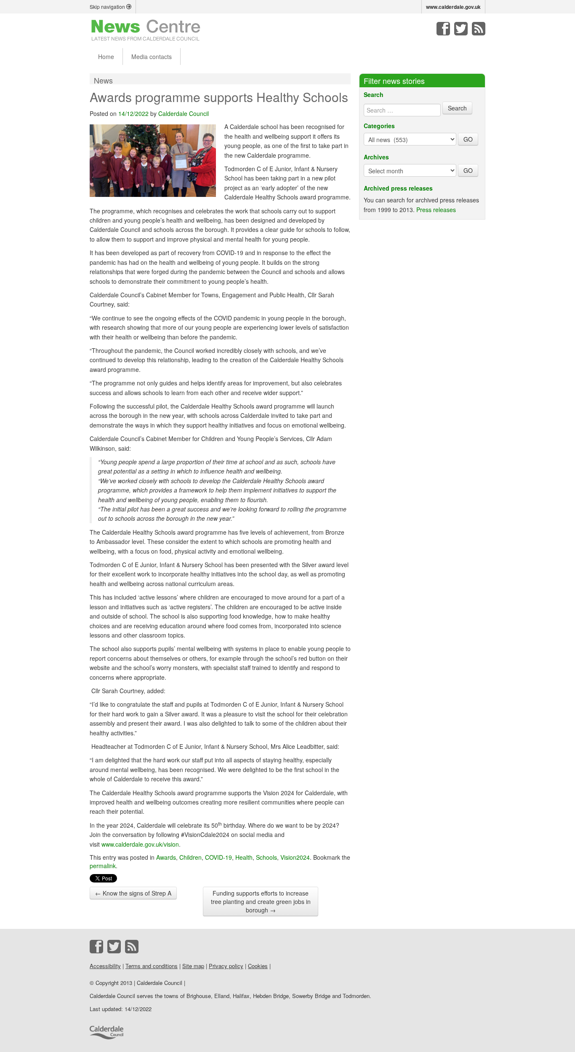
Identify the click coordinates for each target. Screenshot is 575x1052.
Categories (379, 126)
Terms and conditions (151, 966)
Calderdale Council (183, 113)
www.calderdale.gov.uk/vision (140, 844)
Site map (193, 966)
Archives (376, 157)
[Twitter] (461, 28)
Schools (266, 857)
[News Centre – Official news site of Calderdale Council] (145, 29)
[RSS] (478, 28)
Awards (166, 857)
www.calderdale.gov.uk (453, 7)
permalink (103, 865)
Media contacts (151, 56)
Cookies (258, 966)
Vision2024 (295, 857)
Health (244, 857)
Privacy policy (226, 966)
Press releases (436, 209)
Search (373, 94)
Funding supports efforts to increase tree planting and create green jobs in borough (261, 901)
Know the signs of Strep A (133, 893)
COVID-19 (218, 857)
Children (190, 857)
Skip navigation (108, 6)
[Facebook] (443, 28)
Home (106, 56)
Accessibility (105, 966)
